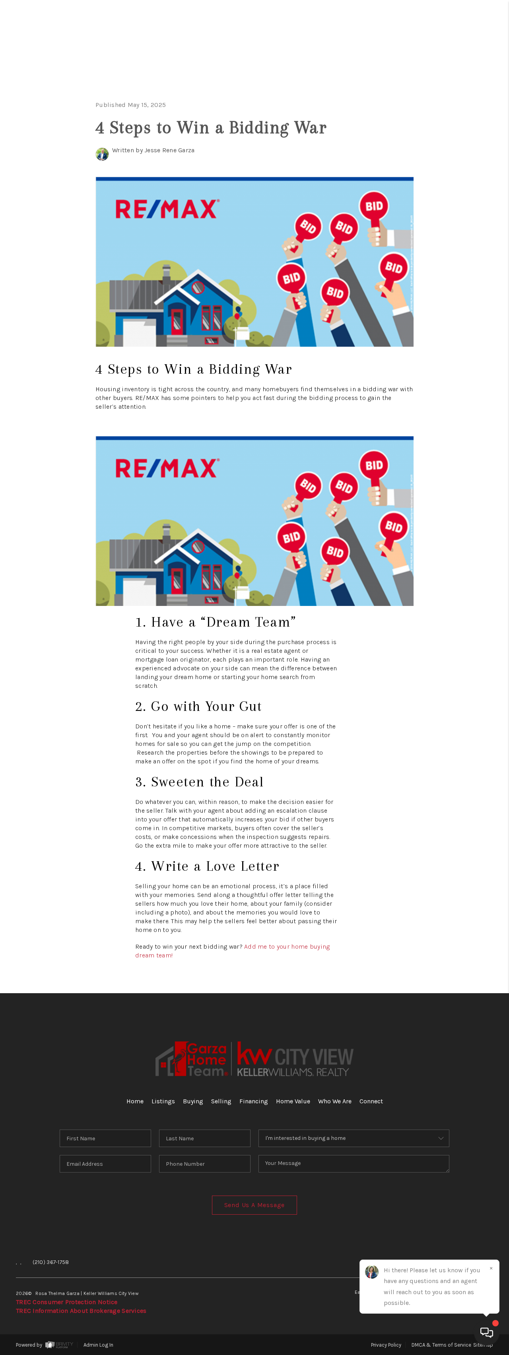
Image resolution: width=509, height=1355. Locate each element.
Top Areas (427, 265)
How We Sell (443, 340)
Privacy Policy (386, 1345)
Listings (163, 1101)
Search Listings (414, 90)
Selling (452, 140)
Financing (441, 165)
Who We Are (433, 215)
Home (462, 65)
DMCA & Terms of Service (441, 1345)
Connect (448, 240)
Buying (455, 115)
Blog (464, 290)
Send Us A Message (254, 1205)
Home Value (434, 190)
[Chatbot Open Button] (486, 1332)
